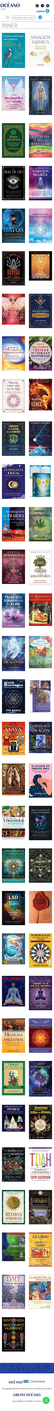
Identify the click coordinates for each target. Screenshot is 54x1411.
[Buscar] (40, 17)
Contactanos (37, 1381)
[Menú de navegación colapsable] (7, 17)
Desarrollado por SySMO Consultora (27, 1401)
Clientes (40, 11)
